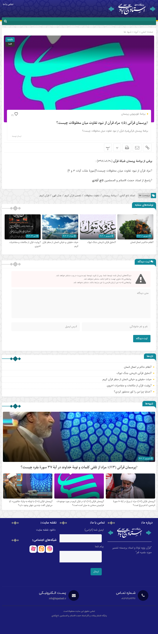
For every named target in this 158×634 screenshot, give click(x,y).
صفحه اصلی (146, 32)
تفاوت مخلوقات (91, 196)
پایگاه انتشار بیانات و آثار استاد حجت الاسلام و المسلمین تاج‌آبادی (79, 616)
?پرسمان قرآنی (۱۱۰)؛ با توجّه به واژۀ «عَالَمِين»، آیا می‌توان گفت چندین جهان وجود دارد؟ (30, 503)
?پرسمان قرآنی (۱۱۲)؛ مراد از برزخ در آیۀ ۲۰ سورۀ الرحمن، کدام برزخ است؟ (134, 503)
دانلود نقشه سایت (45, 530)
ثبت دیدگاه (142, 338)
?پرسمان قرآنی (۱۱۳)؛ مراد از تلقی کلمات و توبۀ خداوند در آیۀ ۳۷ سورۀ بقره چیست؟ (79, 467)
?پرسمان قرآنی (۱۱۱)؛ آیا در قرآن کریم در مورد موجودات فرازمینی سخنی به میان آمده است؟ (80, 503)
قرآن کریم (44, 196)
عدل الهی (56, 196)
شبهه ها (128, 32)
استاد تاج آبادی (127, 196)
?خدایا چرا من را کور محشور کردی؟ (133, 392)
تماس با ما (8, 4)
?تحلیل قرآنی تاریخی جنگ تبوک (101, 242)
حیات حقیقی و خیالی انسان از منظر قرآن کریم (127, 379)
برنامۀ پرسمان (110, 196)
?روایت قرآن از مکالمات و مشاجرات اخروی (129, 385)
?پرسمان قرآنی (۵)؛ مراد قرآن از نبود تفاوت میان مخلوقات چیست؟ (102, 123)
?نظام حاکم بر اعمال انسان (141, 242)
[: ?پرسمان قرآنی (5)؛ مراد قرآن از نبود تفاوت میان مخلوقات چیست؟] (137, 147)
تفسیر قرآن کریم (73, 196)
